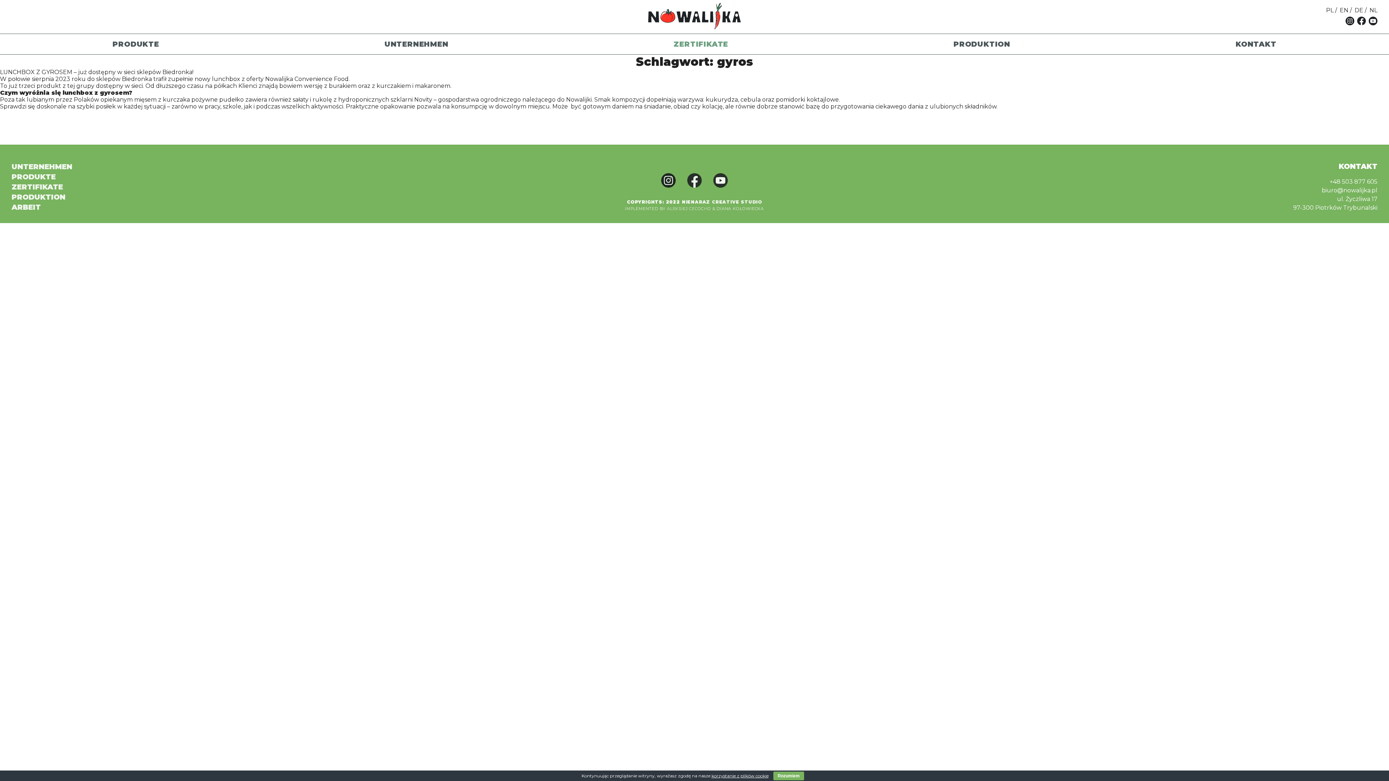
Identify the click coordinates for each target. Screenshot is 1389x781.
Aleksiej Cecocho (689, 208)
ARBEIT (26, 207)
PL (1330, 10)
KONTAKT (1256, 44)
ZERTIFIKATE (701, 44)
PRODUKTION (981, 44)
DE (1359, 10)
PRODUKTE (135, 44)
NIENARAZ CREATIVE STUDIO (722, 202)
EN (1344, 10)
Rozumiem (789, 775)
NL (1373, 10)
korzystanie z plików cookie (740, 775)
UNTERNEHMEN (417, 44)
